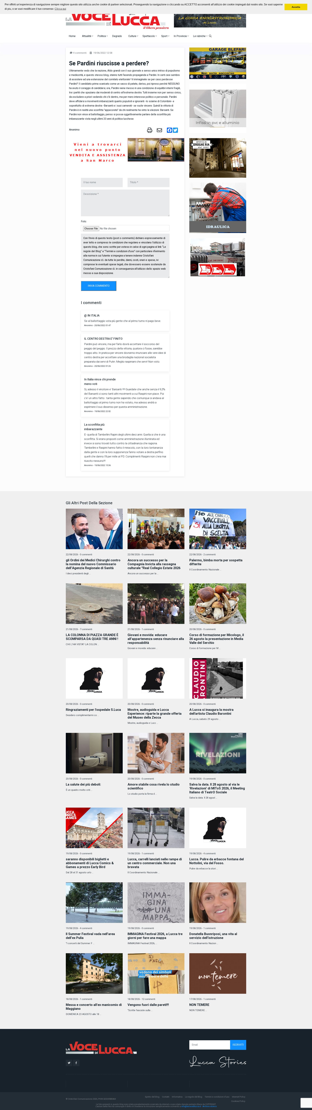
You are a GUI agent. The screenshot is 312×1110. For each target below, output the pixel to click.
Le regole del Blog (193, 1096)
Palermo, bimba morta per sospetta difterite (215, 562)
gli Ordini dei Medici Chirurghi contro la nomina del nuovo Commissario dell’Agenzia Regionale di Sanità (93, 564)
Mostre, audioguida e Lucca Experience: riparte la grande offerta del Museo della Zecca (155, 713)
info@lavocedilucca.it (191, 1106)
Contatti (165, 1096)
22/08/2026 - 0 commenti (79, 554)
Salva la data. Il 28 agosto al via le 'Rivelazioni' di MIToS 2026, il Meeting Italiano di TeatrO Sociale (217, 788)
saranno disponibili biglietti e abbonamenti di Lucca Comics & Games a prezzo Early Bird (90, 863)
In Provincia (180, 36)
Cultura (132, 36)
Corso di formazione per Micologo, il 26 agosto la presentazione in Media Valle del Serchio (216, 639)
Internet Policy (238, 1096)
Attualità (87, 36)
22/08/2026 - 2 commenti (202, 554)
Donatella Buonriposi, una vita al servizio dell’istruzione (213, 936)
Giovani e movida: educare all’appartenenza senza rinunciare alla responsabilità (156, 639)
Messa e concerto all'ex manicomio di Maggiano (94, 1007)
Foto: (84, 221)
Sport (164, 36)
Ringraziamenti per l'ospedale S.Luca (93, 709)
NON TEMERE (199, 1005)
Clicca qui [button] (60, 8)
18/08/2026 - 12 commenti (141, 999)
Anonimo (74, 130)
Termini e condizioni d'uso (217, 1096)
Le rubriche (199, 36)
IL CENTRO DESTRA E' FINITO (103, 339)
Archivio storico (209, 1106)
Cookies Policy (238, 1101)
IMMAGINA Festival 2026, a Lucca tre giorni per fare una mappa (155, 936)
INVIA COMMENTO (99, 286)
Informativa (177, 1096)
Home (72, 36)
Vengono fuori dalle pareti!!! (148, 1005)
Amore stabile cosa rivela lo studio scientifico (154, 786)
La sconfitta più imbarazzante (94, 427)
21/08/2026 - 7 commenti (79, 629)
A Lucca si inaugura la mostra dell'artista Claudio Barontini (211, 711)
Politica (102, 36)
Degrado (117, 36)
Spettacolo (149, 36)
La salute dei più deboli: (83, 784)
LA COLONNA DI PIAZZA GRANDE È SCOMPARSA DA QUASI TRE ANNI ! (92, 637)
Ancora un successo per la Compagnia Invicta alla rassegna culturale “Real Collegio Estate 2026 (154, 564)
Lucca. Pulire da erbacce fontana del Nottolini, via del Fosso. (216, 861)
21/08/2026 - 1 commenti (141, 629)
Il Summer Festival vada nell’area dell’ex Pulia (90, 936)
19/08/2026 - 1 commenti (141, 853)
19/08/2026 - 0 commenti (202, 779)
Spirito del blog (152, 1096)
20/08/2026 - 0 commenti (202, 629)
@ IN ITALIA (91, 315)
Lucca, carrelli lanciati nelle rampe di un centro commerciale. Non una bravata (155, 863)
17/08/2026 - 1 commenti (202, 999)
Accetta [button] (296, 7)
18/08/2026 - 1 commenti (79, 999)
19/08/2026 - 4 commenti (202, 853)
